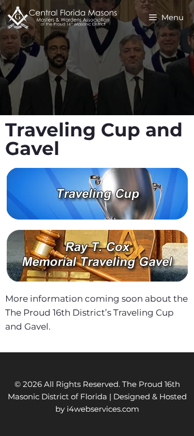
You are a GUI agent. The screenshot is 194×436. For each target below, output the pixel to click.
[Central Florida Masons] (61, 17)
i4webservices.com (103, 409)
